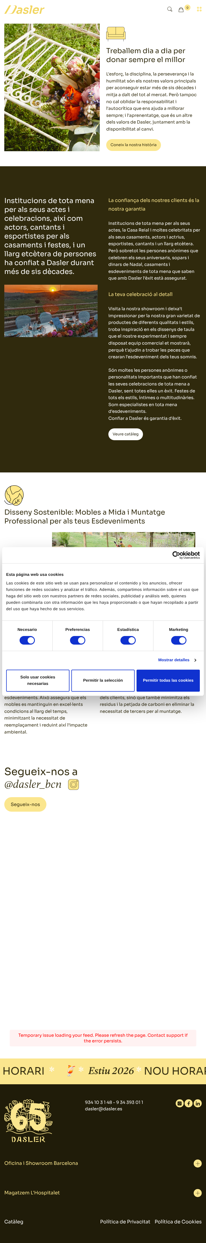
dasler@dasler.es (103, 1109)
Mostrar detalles (174, 660)
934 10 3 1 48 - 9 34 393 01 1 (114, 1102)
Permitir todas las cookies (168, 680)
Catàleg (13, 1222)
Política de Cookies (178, 1222)
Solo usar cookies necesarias (37, 680)
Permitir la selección (103, 680)
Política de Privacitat (125, 1222)
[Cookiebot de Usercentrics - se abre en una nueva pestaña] (176, 555)
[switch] (77, 640)
